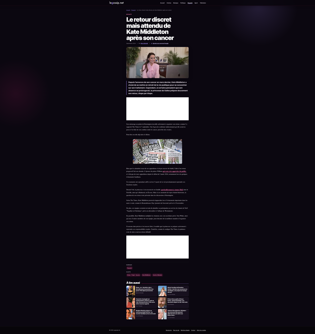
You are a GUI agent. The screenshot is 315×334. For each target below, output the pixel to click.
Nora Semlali (144, 43)
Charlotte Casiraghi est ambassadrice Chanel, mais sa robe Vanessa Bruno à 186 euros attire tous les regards (145, 301)
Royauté (190, 3)
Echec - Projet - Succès (133, 275)
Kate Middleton (146, 275)
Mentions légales (185, 330)
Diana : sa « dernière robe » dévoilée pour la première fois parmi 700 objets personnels (144, 289)
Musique (175, 3)
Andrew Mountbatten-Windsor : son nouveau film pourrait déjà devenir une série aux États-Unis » (177, 313)
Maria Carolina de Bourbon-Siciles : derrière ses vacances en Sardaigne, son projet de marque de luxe (177, 290)
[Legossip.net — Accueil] (116, 2)
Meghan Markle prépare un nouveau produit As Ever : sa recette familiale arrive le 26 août (146, 312)
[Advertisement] (157, 108)
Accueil (162, 3)
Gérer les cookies (201, 330)
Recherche (169, 330)
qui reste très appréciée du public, (174, 171)
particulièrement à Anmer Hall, (172, 189)
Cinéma (169, 3)
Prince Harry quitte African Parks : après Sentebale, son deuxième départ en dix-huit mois (177, 300)
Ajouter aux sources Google (160, 43)
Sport (196, 3)
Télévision (203, 3)
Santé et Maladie (157, 275)
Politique (183, 3)
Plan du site (176, 330)
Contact (193, 330)
